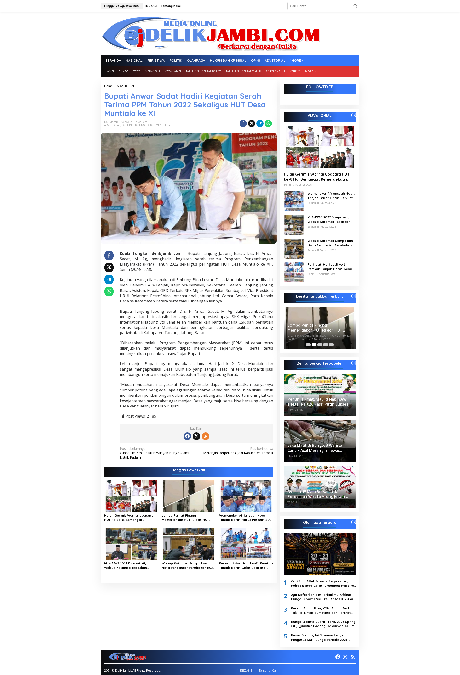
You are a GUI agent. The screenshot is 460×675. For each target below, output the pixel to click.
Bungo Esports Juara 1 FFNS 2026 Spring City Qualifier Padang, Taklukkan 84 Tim (323, 624)
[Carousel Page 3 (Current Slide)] (319, 344)
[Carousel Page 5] (331, 344)
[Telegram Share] (260, 123)
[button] (355, 6)
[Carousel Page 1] (308, 344)
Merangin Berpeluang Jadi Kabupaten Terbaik (238, 450)
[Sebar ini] (243, 123)
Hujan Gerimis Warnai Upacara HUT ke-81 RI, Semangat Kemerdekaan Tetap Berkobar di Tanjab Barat (130, 517)
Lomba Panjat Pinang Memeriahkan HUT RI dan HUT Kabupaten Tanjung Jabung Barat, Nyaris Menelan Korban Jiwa (186, 517)
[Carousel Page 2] (314, 344)
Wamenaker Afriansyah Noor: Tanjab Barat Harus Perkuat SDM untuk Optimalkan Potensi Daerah (246, 517)
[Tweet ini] (251, 123)
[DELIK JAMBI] (210, 33)
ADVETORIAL (112, 125)
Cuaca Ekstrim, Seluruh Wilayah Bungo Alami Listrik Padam (154, 452)
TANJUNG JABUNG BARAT (137, 125)
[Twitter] (196, 436)
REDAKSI (246, 670)
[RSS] (205, 436)
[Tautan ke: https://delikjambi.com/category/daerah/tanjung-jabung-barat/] (353, 296)
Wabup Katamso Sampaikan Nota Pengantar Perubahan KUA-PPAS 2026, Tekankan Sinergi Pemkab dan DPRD (188, 565)
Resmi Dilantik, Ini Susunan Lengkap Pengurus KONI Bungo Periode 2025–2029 (320, 637)
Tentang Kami (269, 670)
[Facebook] (187, 436)
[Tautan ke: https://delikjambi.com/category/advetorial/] (353, 115)
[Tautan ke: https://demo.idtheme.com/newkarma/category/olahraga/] (353, 522)
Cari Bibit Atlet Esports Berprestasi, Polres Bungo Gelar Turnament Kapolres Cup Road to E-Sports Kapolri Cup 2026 (323, 583)
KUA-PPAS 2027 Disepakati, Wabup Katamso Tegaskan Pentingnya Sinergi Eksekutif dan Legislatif (130, 565)
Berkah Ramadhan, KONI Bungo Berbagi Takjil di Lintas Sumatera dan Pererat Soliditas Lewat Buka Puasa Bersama (323, 610)
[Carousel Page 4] (325, 344)
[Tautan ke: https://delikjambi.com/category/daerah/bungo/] (353, 363)
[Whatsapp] (268, 123)
